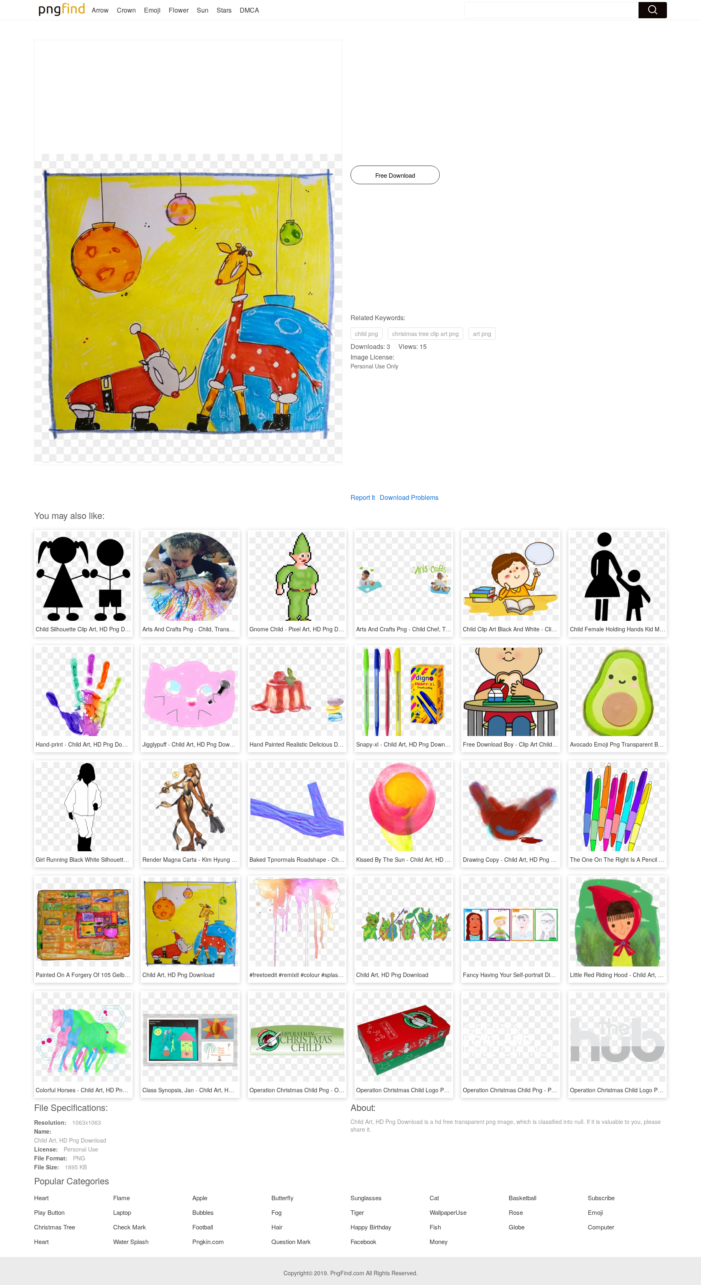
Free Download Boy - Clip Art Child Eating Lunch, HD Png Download (550, 744)
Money (439, 1241)
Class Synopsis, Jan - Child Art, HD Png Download (206, 1090)
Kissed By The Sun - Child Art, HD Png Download (419, 859)
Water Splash (130, 1241)
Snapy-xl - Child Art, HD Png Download (406, 744)
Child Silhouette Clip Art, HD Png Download (91, 629)
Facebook (363, 1241)
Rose (516, 1212)
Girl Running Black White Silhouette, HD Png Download (106, 859)
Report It (362, 497)
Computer (601, 1227)
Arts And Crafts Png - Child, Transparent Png (200, 629)
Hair (276, 1227)
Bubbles (203, 1212)
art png (482, 333)
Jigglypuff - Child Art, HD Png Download (193, 744)
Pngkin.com (208, 1241)
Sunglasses (366, 1197)
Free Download (395, 175)
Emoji (152, 10)
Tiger (357, 1212)
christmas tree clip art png (425, 333)
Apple (199, 1197)
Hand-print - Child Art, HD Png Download (88, 744)
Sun (203, 10)
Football (202, 1227)
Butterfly (282, 1197)
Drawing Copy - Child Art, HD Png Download (519, 859)
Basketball (522, 1197)
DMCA (249, 10)
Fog (276, 1212)
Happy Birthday (370, 1227)
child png (366, 333)
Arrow (100, 10)
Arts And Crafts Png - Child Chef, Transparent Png (420, 629)
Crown (126, 10)
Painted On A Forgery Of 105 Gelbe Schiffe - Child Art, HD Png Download (130, 975)
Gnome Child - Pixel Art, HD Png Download (304, 629)
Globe (517, 1227)
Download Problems (409, 497)
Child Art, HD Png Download (178, 975)
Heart (41, 1197)
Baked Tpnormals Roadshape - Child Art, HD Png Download (326, 859)
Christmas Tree (54, 1227)
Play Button (49, 1212)
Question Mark (291, 1241)
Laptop (122, 1212)
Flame (121, 1197)
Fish (435, 1227)
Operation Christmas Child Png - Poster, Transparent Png (536, 1090)
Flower (179, 10)
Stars (224, 10)
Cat (434, 1197)
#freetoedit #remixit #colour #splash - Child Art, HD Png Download (334, 975)
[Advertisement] (188, 97)
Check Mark (129, 1227)
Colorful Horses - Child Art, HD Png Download (94, 1090)
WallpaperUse (448, 1212)
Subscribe (601, 1197)
